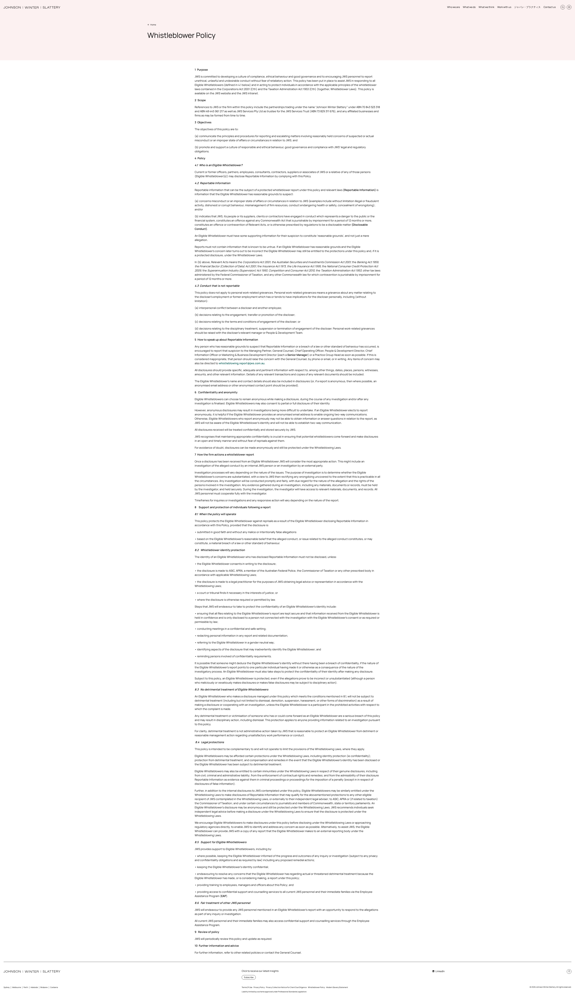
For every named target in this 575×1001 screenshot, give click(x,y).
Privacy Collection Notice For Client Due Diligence (286, 987)
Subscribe (249, 977)
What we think (486, 7)
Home (153, 24)
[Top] (569, 971)
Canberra (54, 987)
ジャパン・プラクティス (527, 7)
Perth (26, 987)
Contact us (550, 7)
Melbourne (16, 987)
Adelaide (34, 987)
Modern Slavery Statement (337, 987)
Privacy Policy (259, 987)
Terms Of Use (247, 987)
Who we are (453, 7)
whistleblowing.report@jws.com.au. (242, 363)
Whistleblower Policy (316, 987)
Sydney (7, 987)
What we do (469, 7)
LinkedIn (440, 971)
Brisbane (44, 987)
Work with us (504, 7)
